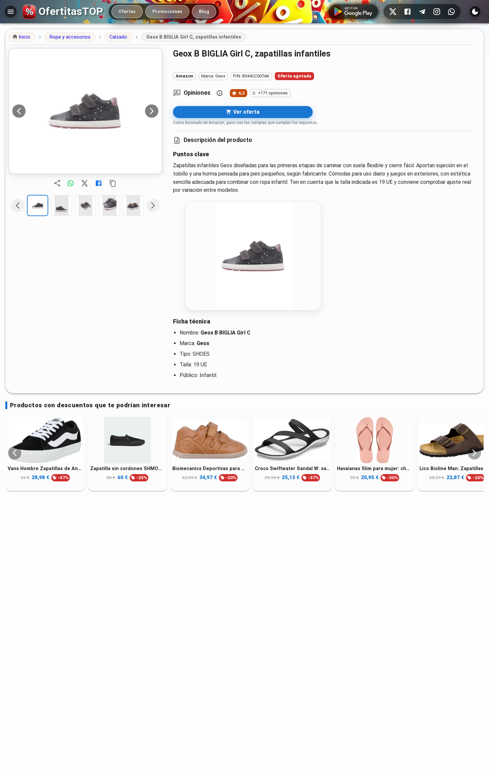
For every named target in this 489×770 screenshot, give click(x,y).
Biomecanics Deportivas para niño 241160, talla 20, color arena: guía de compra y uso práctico (209, 468)
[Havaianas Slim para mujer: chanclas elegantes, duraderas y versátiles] (374, 440)
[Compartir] (57, 183)
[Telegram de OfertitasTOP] (422, 11)
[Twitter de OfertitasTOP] (393, 11)
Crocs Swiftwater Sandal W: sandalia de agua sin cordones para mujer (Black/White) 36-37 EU (292, 468)
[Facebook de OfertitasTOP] (407, 11)
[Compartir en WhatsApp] (70, 183)
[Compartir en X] (84, 183)
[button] (21, 37)
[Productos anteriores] (14, 452)
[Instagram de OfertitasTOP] (436, 11)
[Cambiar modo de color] (475, 12)
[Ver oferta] (85, 111)
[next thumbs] (153, 205)
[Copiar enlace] (112, 183)
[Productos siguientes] (474, 452)
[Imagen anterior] (19, 111)
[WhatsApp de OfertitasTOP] (451, 11)
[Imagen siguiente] (151, 111)
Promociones (167, 11)
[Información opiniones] (220, 93)
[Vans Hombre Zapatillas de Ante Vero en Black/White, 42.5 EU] (45, 440)
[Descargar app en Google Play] (353, 11)
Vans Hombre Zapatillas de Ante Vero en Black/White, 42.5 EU (45, 468)
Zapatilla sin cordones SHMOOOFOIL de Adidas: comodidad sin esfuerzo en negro (127, 468)
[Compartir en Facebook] (98, 183)
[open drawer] (10, 11)
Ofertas (127, 11)
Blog (204, 11)
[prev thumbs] (17, 205)
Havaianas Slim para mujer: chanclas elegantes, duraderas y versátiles (374, 468)
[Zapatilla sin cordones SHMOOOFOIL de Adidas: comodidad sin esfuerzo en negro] (127, 440)
